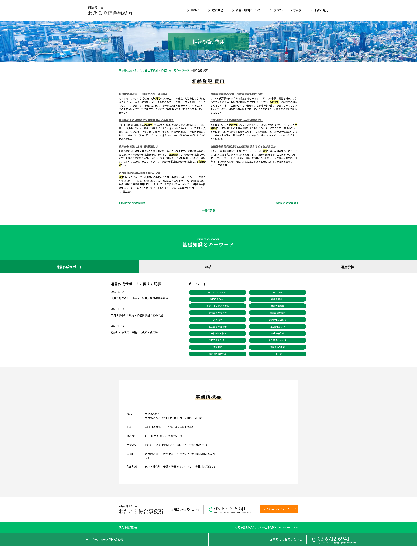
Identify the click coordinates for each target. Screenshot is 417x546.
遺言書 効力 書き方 (218, 312)
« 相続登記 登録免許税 (132, 203)
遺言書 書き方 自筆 (278, 340)
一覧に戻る (208, 210)
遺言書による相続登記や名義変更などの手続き (146, 120)
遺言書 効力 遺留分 (218, 326)
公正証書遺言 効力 (217, 340)
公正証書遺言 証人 (217, 333)
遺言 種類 (217, 347)
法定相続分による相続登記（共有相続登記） (236, 120)
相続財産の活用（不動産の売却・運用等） (143, 94)
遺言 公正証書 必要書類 (218, 305)
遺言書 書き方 (277, 299)
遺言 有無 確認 (277, 305)
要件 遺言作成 (277, 333)
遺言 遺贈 (277, 292)
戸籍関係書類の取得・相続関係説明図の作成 (236, 94)
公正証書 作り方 (217, 299)
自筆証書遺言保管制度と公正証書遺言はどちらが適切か (243, 146)
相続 (208, 266)
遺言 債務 (217, 319)
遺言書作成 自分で (277, 319)
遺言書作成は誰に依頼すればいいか (140, 173)
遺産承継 (347, 266)
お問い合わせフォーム (277, 509)
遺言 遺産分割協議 (217, 353)
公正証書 (277, 353)
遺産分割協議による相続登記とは (138, 146)
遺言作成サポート (69, 266)
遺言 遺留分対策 (277, 347)
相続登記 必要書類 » (286, 203)
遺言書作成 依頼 (277, 326)
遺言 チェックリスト (217, 292)
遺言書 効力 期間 (278, 312)
